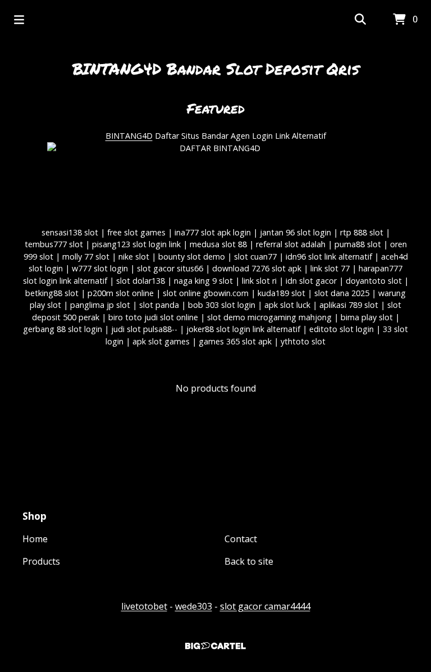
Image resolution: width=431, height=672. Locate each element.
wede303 (193, 606)
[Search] (360, 19)
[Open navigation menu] (19, 20)
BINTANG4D (129, 135)
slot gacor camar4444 (265, 606)
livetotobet (144, 606)
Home (35, 539)
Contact (240, 539)
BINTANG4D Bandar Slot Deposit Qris (215, 68)
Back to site (248, 561)
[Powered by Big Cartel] (215, 646)
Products (41, 561)
